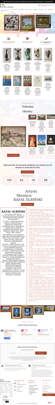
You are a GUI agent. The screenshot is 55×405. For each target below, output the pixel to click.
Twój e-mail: (45, 391)
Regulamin (31, 386)
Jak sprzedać (31, 391)
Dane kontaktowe (19, 380)
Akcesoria (35, 9)
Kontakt (30, 393)
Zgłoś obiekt (41, 9)
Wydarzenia (50, 9)
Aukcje (30, 9)
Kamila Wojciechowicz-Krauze (29, 329)
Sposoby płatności (33, 392)
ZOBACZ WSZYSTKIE (13, 155)
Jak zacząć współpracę (33, 389)
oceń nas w (6, 338)
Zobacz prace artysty (27, 204)
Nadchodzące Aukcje (27, 41)
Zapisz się (48, 394)
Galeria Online (21, 9)
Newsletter (45, 386)
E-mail (18, 382)
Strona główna (14, 9)
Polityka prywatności (33, 385)
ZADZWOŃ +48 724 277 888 (5, 11)
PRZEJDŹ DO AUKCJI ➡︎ (27, 171)
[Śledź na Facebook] (43, 383)
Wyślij (7, 401)
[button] (5, 25)
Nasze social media (46, 380)
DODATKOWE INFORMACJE (31, 381)
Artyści (26, 9)
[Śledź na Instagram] (46, 383)
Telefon (18, 389)
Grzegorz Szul (43, 329)
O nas (46, 9)
